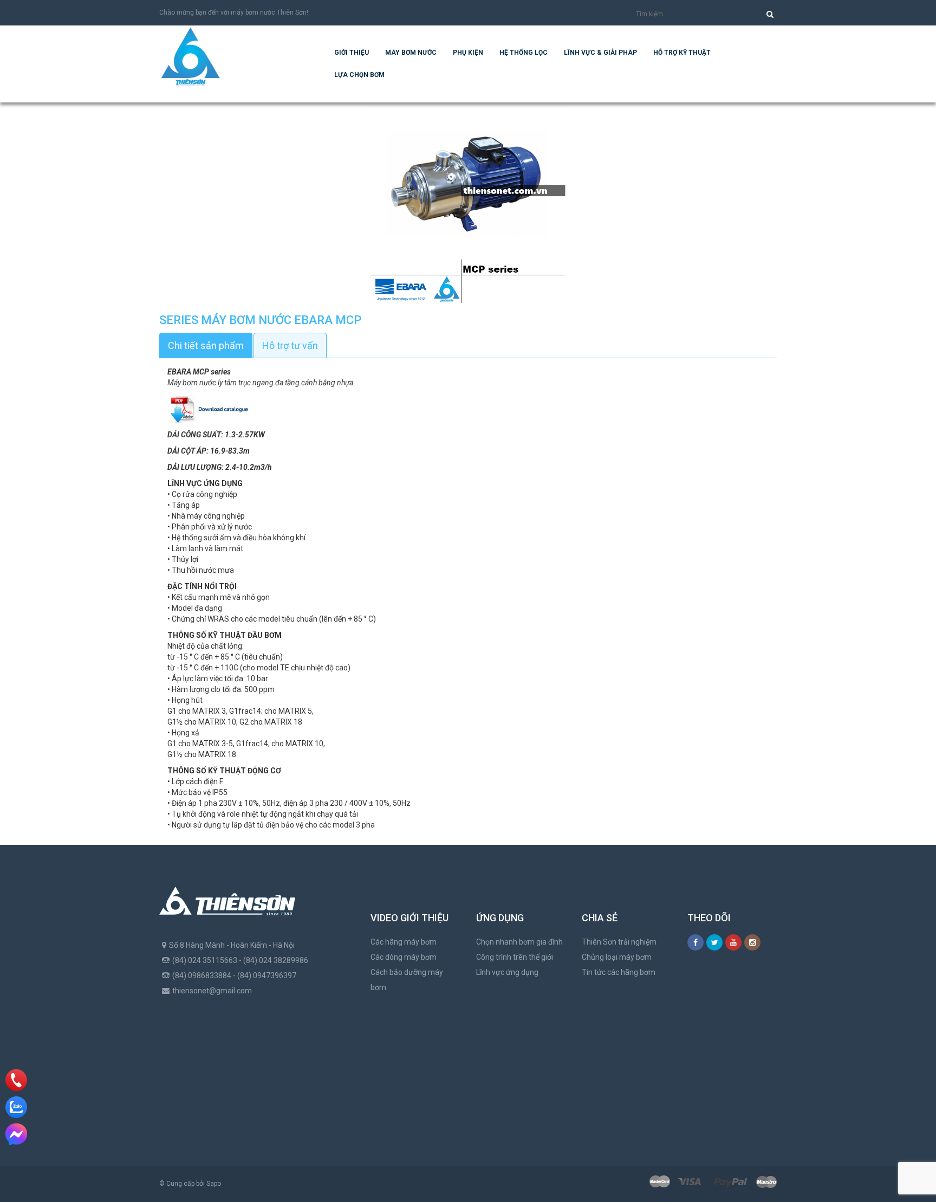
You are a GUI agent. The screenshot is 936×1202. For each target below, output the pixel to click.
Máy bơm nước (411, 52)
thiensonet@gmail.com (212, 990)
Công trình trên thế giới (514, 957)
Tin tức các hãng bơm (618, 972)
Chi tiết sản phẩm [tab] (206, 345)
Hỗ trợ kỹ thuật (682, 52)
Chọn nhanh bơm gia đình (519, 942)
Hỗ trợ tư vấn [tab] (290, 345)
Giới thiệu (351, 52)
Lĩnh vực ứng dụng (507, 972)
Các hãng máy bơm (403, 942)
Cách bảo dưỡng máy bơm (406, 980)
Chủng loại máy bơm (617, 957)
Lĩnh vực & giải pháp (600, 52)
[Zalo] (16, 1107)
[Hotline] (16, 1080)
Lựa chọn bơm (359, 75)
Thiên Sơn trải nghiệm (619, 942)
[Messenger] (16, 1134)
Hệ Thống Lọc (523, 52)
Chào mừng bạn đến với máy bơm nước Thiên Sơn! (233, 12)
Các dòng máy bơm (403, 957)
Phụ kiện (468, 52)
